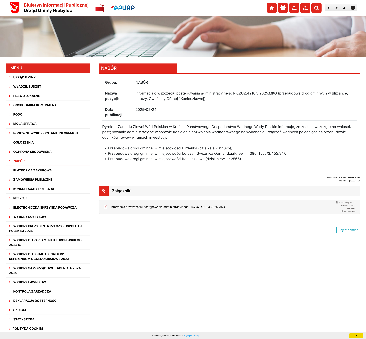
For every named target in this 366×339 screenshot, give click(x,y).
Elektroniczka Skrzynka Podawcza (45, 207)
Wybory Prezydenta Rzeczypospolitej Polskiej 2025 (45, 228)
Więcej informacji (191, 335)
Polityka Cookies (28, 328)
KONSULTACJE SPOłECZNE (34, 189)
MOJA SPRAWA (25, 124)
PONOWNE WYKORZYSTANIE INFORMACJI (45, 133)
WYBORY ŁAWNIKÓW (29, 282)
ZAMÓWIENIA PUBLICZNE (32, 179)
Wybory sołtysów (29, 217)
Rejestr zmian (348, 230)
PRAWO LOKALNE (26, 96)
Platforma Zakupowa (32, 170)
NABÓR (19, 161)
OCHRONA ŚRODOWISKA (32, 152)
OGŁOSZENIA (23, 142)
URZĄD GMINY (24, 77)
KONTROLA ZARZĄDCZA (32, 291)
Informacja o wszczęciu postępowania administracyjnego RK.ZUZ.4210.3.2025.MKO (168, 207)
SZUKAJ (19, 310)
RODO (17, 114)
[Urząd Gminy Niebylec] (14, 7)
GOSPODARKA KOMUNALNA (35, 105)
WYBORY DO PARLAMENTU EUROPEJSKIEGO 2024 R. (45, 242)
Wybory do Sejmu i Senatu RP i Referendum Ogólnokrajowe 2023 (39, 256)
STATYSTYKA (23, 319)
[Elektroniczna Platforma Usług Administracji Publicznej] (123, 7)
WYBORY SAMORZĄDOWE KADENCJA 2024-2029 (45, 270)
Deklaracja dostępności (35, 301)
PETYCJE (20, 198)
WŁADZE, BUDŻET (27, 86)
